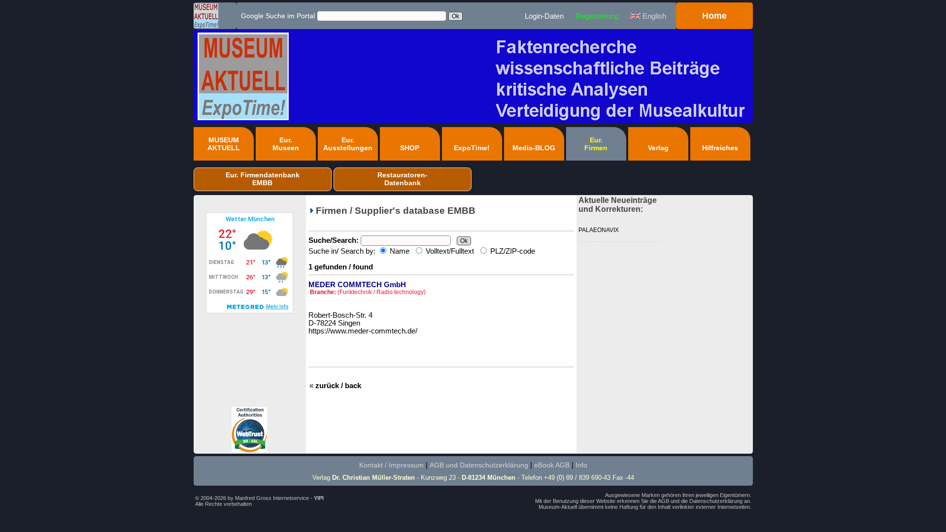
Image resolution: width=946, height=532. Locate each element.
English (653, 16)
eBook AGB (552, 465)
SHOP (409, 148)
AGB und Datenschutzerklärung (479, 465)
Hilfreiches (720, 148)
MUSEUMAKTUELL (223, 144)
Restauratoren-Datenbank (402, 179)
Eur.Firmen (596, 144)
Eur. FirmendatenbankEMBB (263, 179)
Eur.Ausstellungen (347, 144)
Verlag (658, 148)
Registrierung (596, 16)
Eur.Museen (285, 144)
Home (714, 16)
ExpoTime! (472, 148)
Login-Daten (544, 16)
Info (581, 465)
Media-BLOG (533, 148)
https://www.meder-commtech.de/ (362, 331)
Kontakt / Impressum (391, 465)
